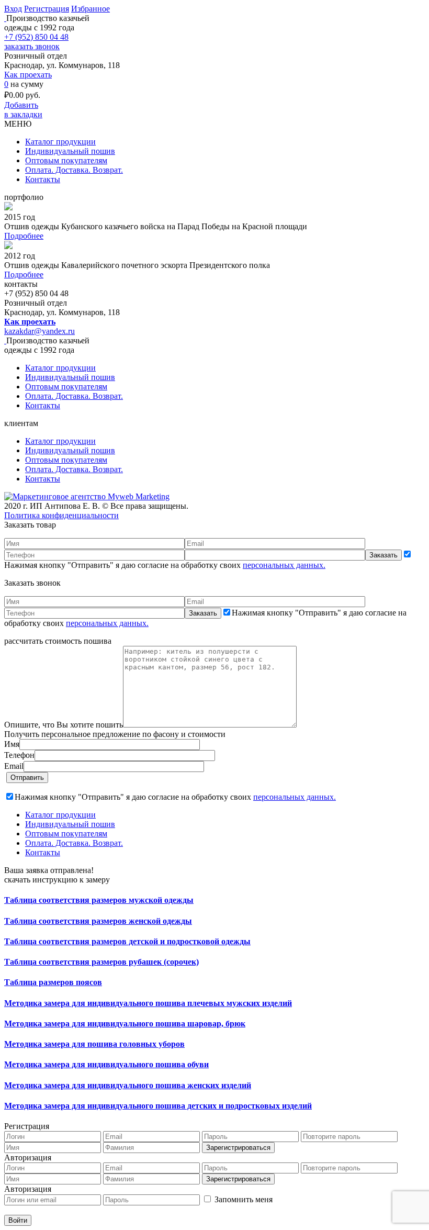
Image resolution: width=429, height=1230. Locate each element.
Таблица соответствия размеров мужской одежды (99, 900)
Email (14, 766)
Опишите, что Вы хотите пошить (63, 724)
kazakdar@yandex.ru (39, 331)
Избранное (90, 8)
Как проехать (28, 74)
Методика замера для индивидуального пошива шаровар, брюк (124, 1023)
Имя (11, 744)
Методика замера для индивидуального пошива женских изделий (127, 1085)
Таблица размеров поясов (53, 982)
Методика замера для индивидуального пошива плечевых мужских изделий (148, 1003)
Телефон (19, 755)
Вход (13, 8)
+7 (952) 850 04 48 (36, 36)
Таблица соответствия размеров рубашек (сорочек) (101, 961)
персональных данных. (284, 565)
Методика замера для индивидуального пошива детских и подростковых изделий (158, 1105)
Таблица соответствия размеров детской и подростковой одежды (127, 941)
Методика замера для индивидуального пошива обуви (106, 1064)
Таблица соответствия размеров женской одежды (98, 920)
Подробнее (23, 235)
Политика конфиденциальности (61, 515)
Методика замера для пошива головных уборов (94, 1043)
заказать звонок (32, 46)
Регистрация (46, 8)
